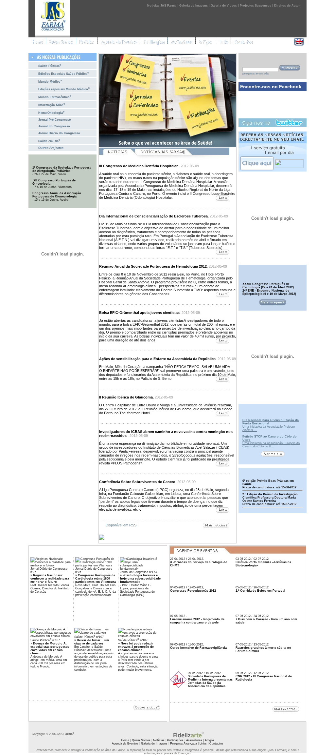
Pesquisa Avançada (183, 743)
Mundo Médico (50, 81)
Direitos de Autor (287, 5)
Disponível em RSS (121, 525)
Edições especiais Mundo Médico (64, 89)
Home (125, 740)
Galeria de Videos (224, 5)
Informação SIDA (51, 104)
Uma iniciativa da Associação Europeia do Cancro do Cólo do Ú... (271, 444)
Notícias (159, 740)
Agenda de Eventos (125, 743)
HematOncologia (51, 112)
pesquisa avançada (255, 73)
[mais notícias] (216, 526)
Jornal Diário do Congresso (59, 133)
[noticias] (116, 159)
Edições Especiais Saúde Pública (63, 73)
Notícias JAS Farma (161, 5)
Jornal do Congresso (54, 126)
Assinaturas (194, 740)
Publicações (175, 740)
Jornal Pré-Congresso (54, 119)
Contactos (216, 743)
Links (203, 743)
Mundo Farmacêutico (54, 96)
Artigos (209, 740)
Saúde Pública (49, 65)
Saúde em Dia (49, 140)
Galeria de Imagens (193, 5)
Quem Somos (141, 740)
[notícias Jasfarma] (181, 159)
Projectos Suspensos (255, 5)
